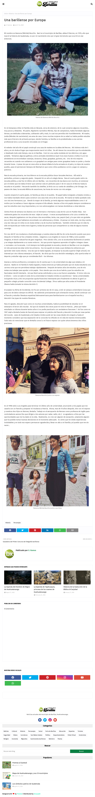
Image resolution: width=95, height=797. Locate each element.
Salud (40, 731)
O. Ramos (9, 25)
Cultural (14, 731)
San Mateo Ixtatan (36, 735)
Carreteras (24, 735)
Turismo (80, 731)
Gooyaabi (37, 794)
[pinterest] (47, 677)
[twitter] (30, 677)
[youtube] (82, 677)
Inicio (6, 13)
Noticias (6, 731)
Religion (6, 739)
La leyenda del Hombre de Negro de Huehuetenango (17, 588)
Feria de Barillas (50, 731)
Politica (47, 735)
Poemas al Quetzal (19, 763)
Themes (19, 794)
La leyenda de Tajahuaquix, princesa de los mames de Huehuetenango (44, 589)
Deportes (72, 731)
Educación (62, 731)
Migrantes (24, 739)
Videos (15, 735)
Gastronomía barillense (38, 739)
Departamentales (59, 735)
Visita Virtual (72, 735)
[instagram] (65, 677)
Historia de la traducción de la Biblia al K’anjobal (75, 588)
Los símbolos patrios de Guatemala (26, 784)
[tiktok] (30, 683)
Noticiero (52, 739)
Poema (60, 739)
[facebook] (13, 677)
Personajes (17, 523)
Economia (15, 739)
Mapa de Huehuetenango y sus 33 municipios (30, 773)
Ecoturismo (82, 735)
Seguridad (7, 735)
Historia (11, 13)
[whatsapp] (13, 683)
